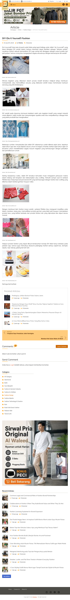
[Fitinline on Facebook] (55, 592)
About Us (24, 589)
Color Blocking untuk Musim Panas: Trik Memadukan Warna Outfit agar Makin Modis (38, 543)
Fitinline (35, 597)
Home (10, 589)
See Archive (6, 576)
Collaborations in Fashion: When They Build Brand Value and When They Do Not (36, 503)
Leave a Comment (61, 346)
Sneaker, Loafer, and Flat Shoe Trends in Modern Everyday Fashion (32, 559)
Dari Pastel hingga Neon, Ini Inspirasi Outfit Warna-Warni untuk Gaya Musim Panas (37, 519)
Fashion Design (27, 30)
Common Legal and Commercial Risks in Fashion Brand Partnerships (33, 495)
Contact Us (17, 589)
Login (12, 365)
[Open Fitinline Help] (67, 4)
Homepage (13, 30)
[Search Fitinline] (63, 4)
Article (19, 30)
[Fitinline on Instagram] (51, 592)
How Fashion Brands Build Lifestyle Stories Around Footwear (30, 535)
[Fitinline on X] (59, 592)
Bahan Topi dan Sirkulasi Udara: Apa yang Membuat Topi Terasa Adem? (34, 527)
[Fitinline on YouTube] (47, 592)
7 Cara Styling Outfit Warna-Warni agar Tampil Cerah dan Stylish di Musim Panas (37, 567)
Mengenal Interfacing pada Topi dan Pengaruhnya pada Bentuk (31, 551)
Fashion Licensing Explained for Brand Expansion (26, 511)
